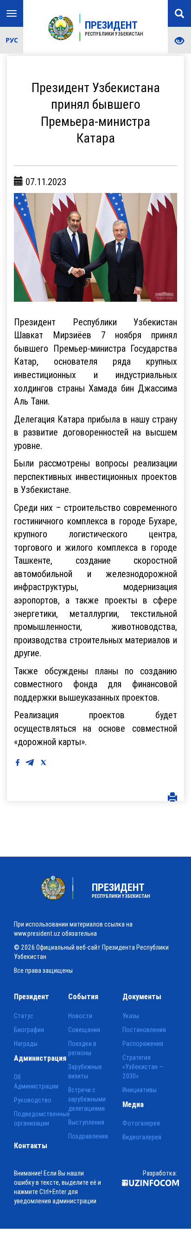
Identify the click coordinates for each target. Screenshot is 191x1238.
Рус (12, 40)
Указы (130, 1016)
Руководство (32, 1100)
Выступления (86, 1122)
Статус (23, 1016)
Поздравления (88, 1136)
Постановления (144, 1030)
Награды (26, 1043)
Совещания (84, 1030)
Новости (80, 1016)
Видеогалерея (141, 1137)
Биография (29, 1030)
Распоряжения (142, 1043)
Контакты (30, 1145)
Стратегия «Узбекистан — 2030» (143, 1066)
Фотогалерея (141, 1123)
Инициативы (139, 1090)
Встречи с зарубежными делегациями (87, 1099)
